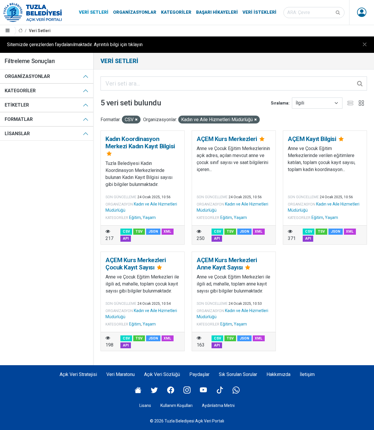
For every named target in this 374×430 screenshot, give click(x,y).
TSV (139, 231)
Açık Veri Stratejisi (78, 374)
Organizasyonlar (134, 12)
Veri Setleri (93, 12)
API (126, 238)
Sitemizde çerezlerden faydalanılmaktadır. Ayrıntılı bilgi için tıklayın (75, 44)
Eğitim (135, 217)
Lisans (145, 405)
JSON (153, 231)
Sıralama (279, 103)
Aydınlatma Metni (218, 405)
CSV (126, 231)
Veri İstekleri (259, 12)
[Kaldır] (136, 119)
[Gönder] (338, 12)
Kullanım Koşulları (176, 405)
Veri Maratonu (120, 374)
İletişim (307, 374)
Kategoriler (176, 12)
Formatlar (19, 119)
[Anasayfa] (20, 31)
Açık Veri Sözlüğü (162, 374)
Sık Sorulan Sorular (238, 374)
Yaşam (149, 217)
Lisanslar (17, 133)
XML (167, 231)
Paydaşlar (199, 374)
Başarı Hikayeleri (217, 12)
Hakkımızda (278, 374)
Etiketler (17, 105)
